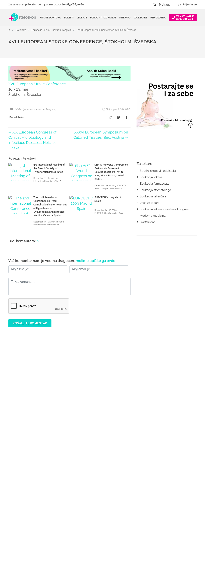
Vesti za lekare (150, 203)
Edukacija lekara (151, 177)
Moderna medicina (153, 215)
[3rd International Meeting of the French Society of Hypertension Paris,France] (20, 172)
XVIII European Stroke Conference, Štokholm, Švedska (106, 30)
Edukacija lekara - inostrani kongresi (51, 30)
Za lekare (21, 30)
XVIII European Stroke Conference (37, 84)
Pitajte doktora (50, 17)
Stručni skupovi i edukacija (158, 171)
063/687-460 (74, 4)
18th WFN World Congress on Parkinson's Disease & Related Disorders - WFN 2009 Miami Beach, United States (111, 172)
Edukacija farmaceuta (154, 183)
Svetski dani (148, 222)
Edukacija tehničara (153, 196)
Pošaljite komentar (30, 323)
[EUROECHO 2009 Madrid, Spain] (81, 205)
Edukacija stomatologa (155, 190)
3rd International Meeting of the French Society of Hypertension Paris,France (49, 168)
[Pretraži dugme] (154, 4)
